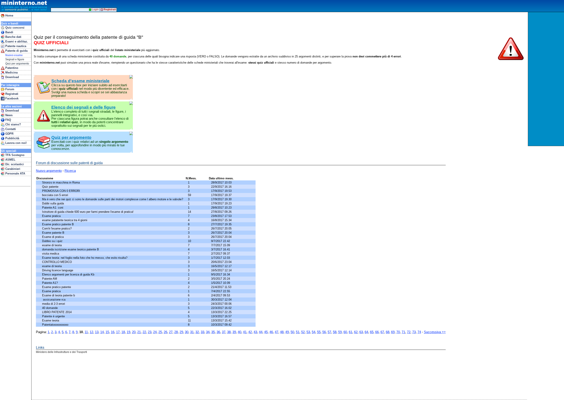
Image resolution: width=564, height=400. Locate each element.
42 (250, 332)
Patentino (11, 68)
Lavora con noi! (15, 143)
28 (176, 332)
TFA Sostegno (14, 155)
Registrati (11, 93)
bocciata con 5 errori (55, 195)
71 (403, 332)
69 (393, 332)
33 (202, 332)
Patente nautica (15, 46)
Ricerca (70, 170)
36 (218, 332)
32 (197, 332)
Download (11, 77)
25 (160, 332)
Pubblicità (11, 138)
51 (297, 332)
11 (86, 332)
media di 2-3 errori (54, 303)
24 (155, 332)
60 (345, 332)
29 (181, 332)
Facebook (11, 98)
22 (144, 332)
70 (398, 332)
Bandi (8, 32)
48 (282, 332)
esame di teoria (52, 245)
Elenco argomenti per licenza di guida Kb (68, 274)
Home (8, 15)
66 (377, 332)
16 (112, 332)
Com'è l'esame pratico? (57, 228)
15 (107, 332)
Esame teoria (51, 320)
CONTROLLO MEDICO (57, 262)
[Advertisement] (546, 79)
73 (414, 332)
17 (118, 332)
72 (408, 332)
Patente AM (50, 278)
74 (419, 332)
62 (356, 332)
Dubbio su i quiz (52, 241)
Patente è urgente (54, 316)
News (8, 115)
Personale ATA (14, 173)
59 (340, 332)
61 (350, 332)
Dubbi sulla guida (53, 203)
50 (292, 332)
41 (245, 332)
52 (303, 332)
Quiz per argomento (17, 63)
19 (128, 332)
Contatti (10, 129)
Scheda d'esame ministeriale (80, 81)
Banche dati (12, 37)
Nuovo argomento (49, 170)
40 (239, 332)
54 (313, 332)
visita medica (51, 253)
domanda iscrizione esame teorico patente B (71, 249)
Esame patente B (53, 232)
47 (276, 332)
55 (319, 332)
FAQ (7, 119)
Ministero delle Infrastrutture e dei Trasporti (61, 352)
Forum (9, 89)
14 (102, 332)
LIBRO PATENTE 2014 (57, 312)
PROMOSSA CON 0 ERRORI (61, 191)
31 (192, 332)
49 (287, 332)
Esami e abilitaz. (16, 41)
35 (213, 332)
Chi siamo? (12, 124)
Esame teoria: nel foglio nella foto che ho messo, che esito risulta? (85, 257)
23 (149, 332)
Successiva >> (435, 332)
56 (324, 332)
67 (382, 332)
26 (165, 332)
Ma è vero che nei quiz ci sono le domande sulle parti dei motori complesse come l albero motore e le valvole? (113, 199)
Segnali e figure (14, 59)
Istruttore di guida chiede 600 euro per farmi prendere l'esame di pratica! (88, 211)
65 (371, 332)
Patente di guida (16, 50)
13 (96, 332)
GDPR (8, 133)
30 (186, 332)
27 (171, 332)
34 (208, 332)
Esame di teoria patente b (59, 295)
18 (123, 332)
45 (266, 332)
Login (95, 9)
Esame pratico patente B (58, 224)
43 (255, 332)
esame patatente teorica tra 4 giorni (65, 220)
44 (260, 332)
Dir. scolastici (14, 164)
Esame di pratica (53, 237)
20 (133, 332)
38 (229, 332)
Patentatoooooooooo (55, 324)
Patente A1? (50, 282)
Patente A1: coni (53, 207)
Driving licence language (58, 270)
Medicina (11, 72)
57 (329, 332)
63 (361, 332)
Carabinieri (12, 169)
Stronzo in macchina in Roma (61, 182)
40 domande (50, 308)
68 (387, 332)
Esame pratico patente (57, 287)
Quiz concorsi (14, 27)
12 (91, 332)
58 (334, 332)
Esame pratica (51, 216)
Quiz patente (50, 186)
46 (271, 332)
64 (366, 332)
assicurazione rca (54, 299)
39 (234, 332)
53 (308, 332)
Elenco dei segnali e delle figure (83, 107)
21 (139, 332)
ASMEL (9, 159)
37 (223, 332)
